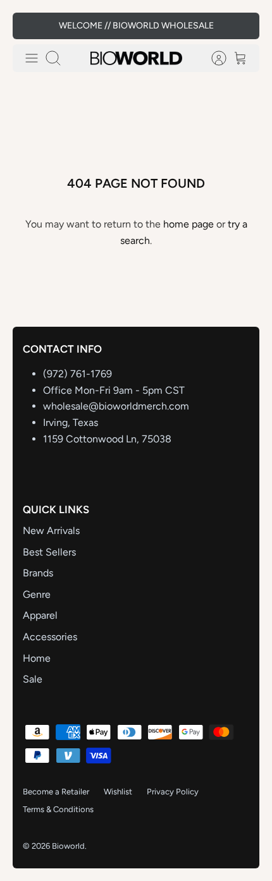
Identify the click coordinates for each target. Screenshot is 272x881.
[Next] (241, 25)
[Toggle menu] (32, 58)
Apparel (40, 615)
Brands (38, 573)
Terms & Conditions (58, 809)
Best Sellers (49, 552)
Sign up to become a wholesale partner (136, 30)
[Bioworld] (136, 58)
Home (37, 658)
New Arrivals (51, 531)
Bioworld (68, 846)
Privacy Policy (173, 791)
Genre (37, 594)
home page (188, 224)
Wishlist (118, 791)
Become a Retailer (56, 791)
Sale (32, 679)
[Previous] (30, 25)
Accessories (50, 637)
